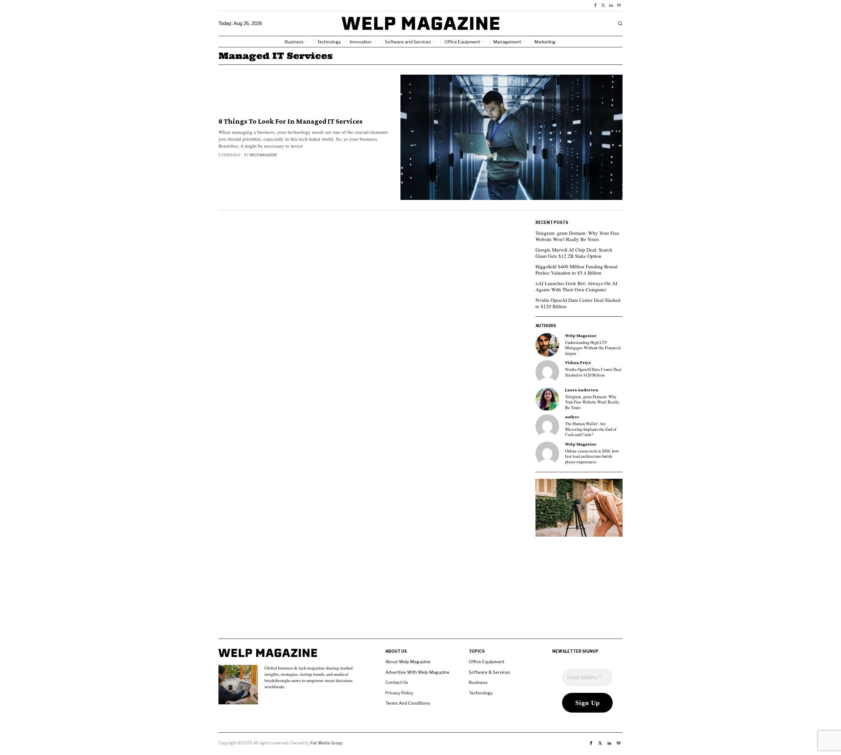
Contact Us (396, 682)
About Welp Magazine (407, 661)
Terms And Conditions (407, 703)
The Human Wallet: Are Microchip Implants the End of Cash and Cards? (590, 429)
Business (478, 682)
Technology (481, 692)
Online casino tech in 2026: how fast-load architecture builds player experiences (592, 457)
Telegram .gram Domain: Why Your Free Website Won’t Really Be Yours (577, 236)
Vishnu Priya (578, 362)
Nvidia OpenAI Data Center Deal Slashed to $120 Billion (578, 303)
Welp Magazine (263, 155)
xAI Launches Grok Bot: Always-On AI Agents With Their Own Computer (576, 286)
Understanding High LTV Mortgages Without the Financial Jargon (593, 348)
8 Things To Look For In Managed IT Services (290, 121)
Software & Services (489, 672)
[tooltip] (595, 5)
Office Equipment (486, 661)
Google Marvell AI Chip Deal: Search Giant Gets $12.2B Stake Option (573, 252)
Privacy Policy (399, 692)
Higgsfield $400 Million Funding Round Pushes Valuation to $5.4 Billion (576, 269)
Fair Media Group (326, 743)
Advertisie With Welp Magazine (417, 672)
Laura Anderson (581, 389)
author (572, 416)
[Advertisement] (420, 593)
